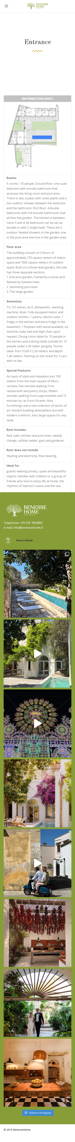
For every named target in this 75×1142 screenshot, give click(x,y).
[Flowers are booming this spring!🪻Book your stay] (37, 793)
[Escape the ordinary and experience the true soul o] (37, 654)
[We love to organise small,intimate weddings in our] (37, 1003)
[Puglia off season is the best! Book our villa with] (37, 723)
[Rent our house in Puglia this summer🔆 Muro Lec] (37, 933)
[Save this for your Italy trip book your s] (37, 863)
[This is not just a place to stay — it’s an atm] (37, 1073)
